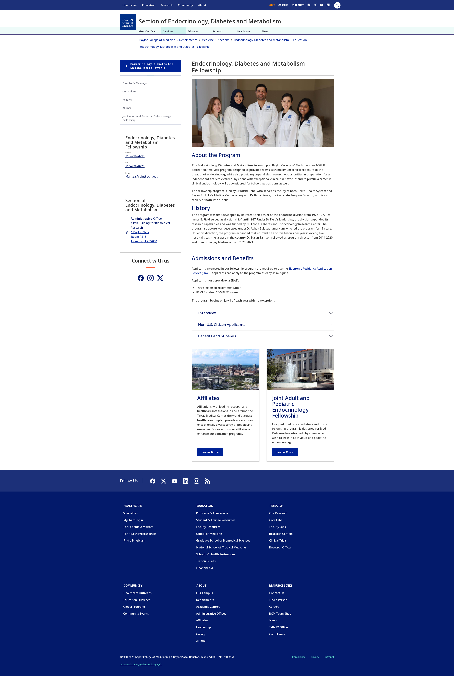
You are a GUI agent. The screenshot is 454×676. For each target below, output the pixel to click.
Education (148, 5)
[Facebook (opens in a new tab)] (309, 5)
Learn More (210, 452)
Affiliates (202, 620)
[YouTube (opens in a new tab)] (321, 5)
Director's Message (135, 83)
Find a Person (278, 600)
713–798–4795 (135, 156)
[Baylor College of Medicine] (128, 22)
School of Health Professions (215, 554)
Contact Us (276, 593)
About (202, 5)
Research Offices (280, 547)
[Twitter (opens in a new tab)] (160, 278)
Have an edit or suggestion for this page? (141, 664)
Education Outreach (136, 600)
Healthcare (130, 5)
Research (167, 5)
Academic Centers (208, 607)
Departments (188, 40)
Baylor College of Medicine (157, 40)
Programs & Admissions (212, 513)
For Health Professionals (139, 534)
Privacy (315, 657)
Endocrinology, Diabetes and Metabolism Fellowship (152, 66)
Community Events (136, 614)
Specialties (130, 513)
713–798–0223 (135, 166)
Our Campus (204, 593)
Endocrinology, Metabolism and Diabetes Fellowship (174, 47)
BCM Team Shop (280, 614)
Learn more (285, 452)
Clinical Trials (278, 540)
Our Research (278, 513)
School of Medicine (209, 534)
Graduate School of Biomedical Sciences (223, 540)
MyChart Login (133, 520)
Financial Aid (204, 568)
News (265, 31)
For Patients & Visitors (138, 527)
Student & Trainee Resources (215, 520)
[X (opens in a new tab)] (315, 5)
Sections (168, 31)
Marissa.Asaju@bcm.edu (141, 176)
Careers (274, 607)
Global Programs (134, 607)
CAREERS (283, 5)
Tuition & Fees (206, 561)
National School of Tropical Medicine (221, 547)
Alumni (127, 108)
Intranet (329, 657)
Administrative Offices (211, 614)
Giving (200, 634)
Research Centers (281, 534)
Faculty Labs (277, 527)
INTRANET (298, 5)
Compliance (277, 634)
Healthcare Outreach (137, 593)
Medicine (207, 40)
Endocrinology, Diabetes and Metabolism (261, 40)
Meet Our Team (148, 31)
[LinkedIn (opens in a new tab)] (328, 5)
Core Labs (275, 520)
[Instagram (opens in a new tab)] (150, 278)
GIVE (272, 5)
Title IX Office (278, 627)
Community (185, 5)
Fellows (127, 99)
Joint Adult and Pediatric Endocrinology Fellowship (147, 118)
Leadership (203, 627)
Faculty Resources (208, 527)
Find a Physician (134, 540)
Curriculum (129, 91)
